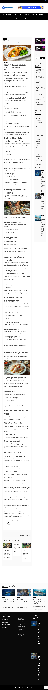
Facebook (45, 0)
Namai (21, 14)
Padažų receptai (39, 135)
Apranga (5, 18)
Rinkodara (38, 145)
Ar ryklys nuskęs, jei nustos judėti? (43, 180)
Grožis (10, 18)
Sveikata (15, 14)
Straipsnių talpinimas (5, 2)
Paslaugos (8, 14)
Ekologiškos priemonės (39, 104)
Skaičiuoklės (38, 149)
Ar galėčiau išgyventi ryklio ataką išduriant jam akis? (40, 89)
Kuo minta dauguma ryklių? (39, 665)
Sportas (37, 152)
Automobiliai (34, 14)
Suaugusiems (17, 18)
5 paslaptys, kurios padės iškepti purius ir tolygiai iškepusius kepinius (16, 548)
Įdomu (37, 128)
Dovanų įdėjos (25, 18)
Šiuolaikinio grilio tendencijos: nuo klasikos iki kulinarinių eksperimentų (7, 554)
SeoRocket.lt (37, 105)
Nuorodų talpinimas (13, 2)
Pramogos (27, 14)
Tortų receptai (39, 160)
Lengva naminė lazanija (10, 533)
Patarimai (38, 139)
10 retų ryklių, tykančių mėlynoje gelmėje (40, 78)
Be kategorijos (39, 122)
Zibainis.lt (4, 614)
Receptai (38, 143)
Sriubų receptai (39, 154)
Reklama (19, 2)
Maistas (41, 14)
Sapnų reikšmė (39, 147)
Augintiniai (38, 118)
